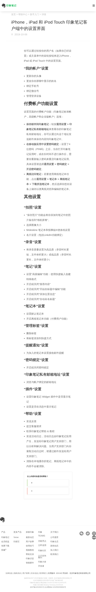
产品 (3, 532)
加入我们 (54, 550)
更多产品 (18, 532)
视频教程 (30, 550)
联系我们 (54, 554)
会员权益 (5, 541)
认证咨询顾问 (42, 557)
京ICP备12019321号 (37, 587)
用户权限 (26, 573)
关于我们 (54, 532)
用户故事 (30, 541)
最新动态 (30, 537)
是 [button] (31, 482)
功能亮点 (42, 541)
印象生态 (54, 541)
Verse (16, 537)
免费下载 (5, 546)
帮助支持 (30, 554)
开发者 (41, 566)
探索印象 (30, 532)
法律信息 (9, 573)
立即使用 (42, 545)
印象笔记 (5, 537)
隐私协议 (17, 573)
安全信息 (34, 573)
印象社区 (42, 550)
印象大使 (42, 562)
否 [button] (31, 491)
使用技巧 (30, 546)
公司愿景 (54, 537)
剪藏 (3, 550)
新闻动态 (54, 546)
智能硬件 (30, 563)
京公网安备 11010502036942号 (55, 587)
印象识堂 (30, 558)
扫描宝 (17, 541)
